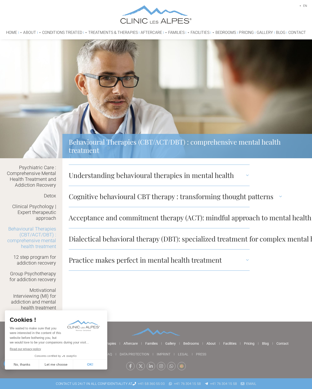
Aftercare (131, 343)
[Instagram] (161, 366)
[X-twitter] (140, 366)
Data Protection (134, 354)
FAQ (109, 354)
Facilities (229, 343)
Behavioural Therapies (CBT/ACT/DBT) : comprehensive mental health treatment (31, 237)
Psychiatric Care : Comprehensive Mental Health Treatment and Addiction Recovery (31, 176)
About (211, 343)
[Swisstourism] (181, 366)
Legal (183, 354)
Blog (265, 343)
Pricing (249, 343)
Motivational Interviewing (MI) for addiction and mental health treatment (33, 299)
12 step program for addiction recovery (34, 260)
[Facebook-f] (130, 366)
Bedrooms (191, 343)
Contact (282, 343)
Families (151, 343)
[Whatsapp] (171, 366)
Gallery (170, 343)
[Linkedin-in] (151, 366)
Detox (50, 196)
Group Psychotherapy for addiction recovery (33, 276)
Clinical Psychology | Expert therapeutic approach (34, 212)
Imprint (163, 354)
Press (201, 354)
